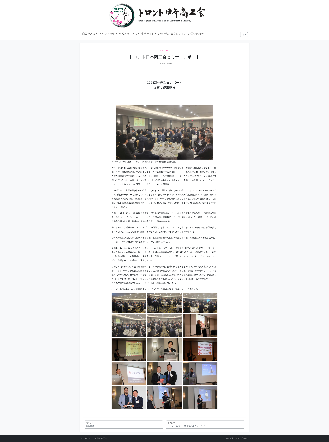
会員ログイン (178, 33)
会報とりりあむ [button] (128, 33)
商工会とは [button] (88, 33)
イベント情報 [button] (107, 33)
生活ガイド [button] (147, 33)
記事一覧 (163, 33)
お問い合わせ (196, 33)
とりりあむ (164, 50)
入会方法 (229, 438)
